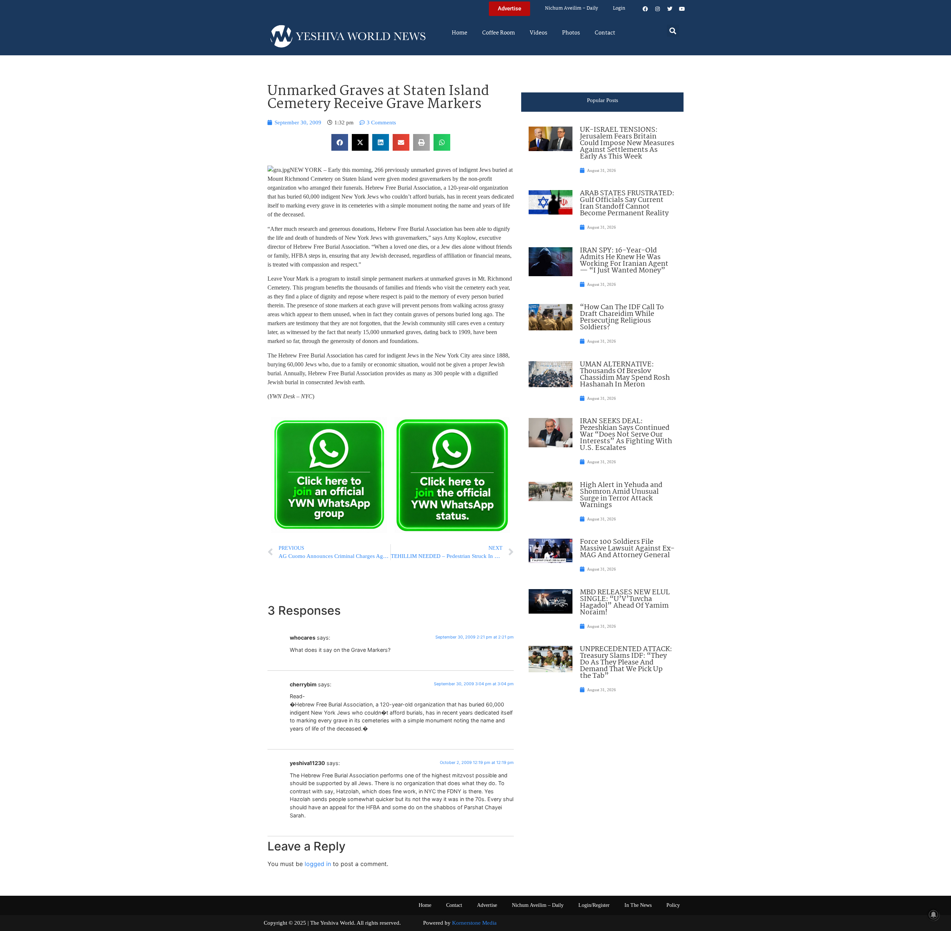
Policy (673, 905)
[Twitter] (670, 9)
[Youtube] (682, 9)
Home (459, 33)
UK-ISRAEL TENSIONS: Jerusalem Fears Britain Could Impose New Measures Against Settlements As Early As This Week (627, 143)
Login (619, 8)
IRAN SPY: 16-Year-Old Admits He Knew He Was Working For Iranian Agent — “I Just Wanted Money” (624, 260)
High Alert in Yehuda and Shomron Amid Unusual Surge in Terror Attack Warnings (621, 495)
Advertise (487, 905)
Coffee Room (498, 33)
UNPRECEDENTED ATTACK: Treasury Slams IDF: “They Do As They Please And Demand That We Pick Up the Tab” (626, 663)
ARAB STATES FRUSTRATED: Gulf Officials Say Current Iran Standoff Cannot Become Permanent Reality (627, 203)
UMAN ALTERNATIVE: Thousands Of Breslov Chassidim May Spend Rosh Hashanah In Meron (625, 374)
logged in (318, 864)
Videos (538, 33)
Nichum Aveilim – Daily (571, 8)
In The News (638, 905)
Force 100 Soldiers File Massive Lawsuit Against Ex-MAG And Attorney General (627, 548)
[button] (673, 30)
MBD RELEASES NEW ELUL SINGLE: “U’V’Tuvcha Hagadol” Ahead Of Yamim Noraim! (625, 602)
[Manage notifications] (933, 915)
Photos (571, 33)
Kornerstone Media (474, 923)
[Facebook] (645, 9)
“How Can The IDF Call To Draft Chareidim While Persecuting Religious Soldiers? (622, 317)
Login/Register (594, 905)
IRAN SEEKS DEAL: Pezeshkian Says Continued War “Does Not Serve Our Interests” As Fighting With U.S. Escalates (626, 435)
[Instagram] (657, 9)
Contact (605, 33)
